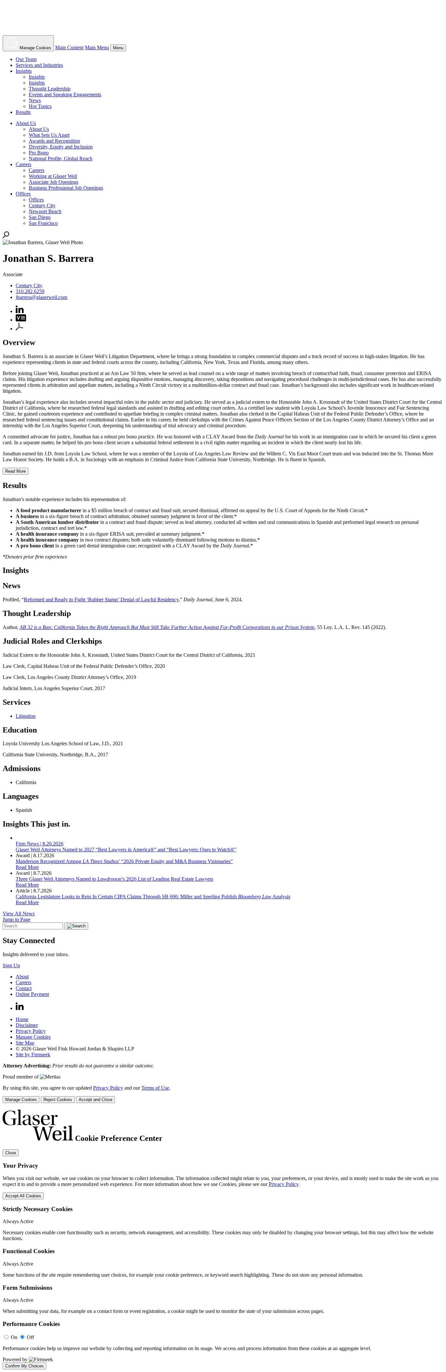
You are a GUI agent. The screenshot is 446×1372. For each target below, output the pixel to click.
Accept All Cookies (23, 1195)
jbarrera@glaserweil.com (41, 297)
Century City (42, 205)
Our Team (26, 59)
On (14, 1337)
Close (10, 1152)
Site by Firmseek (33, 1054)
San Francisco (43, 223)
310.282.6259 (30, 291)
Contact (24, 988)
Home (22, 1019)
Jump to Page (16, 919)
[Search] (6, 236)
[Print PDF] (19, 328)
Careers (23, 164)
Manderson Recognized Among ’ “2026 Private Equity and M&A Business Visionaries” (124, 861)
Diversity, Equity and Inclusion (61, 147)
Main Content (69, 47)
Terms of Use (155, 1088)
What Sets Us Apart (49, 135)
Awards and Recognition (54, 141)
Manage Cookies (33, 1037)
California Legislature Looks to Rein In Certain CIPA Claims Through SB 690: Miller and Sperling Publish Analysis (153, 896)
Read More (27, 867)
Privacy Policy (31, 1031)
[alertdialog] (223, 1239)
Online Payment (32, 994)
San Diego (40, 217)
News (35, 100)
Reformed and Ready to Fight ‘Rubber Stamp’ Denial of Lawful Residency (101, 599)
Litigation (26, 716)
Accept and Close (95, 1099)
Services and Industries (39, 65)
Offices (23, 194)
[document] (223, 1239)
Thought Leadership (50, 88)
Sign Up (11, 965)
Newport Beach (45, 211)
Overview (19, 342)
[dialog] (223, 1094)
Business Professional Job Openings (66, 188)
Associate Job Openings (53, 182)
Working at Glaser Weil (53, 176)
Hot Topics (40, 106)
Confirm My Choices (24, 1366)
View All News (19, 913)
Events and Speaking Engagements (65, 94)
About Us (26, 123)
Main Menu (97, 47)
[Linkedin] (20, 1008)
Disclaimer (27, 1025)
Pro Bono (39, 152)
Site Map (25, 1043)
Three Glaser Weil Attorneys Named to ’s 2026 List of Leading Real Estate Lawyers (114, 879)
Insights (24, 71)
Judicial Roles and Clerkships (52, 641)
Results (23, 112)
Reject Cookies (57, 1099)
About (22, 976)
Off (30, 1337)
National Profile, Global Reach (60, 158)
